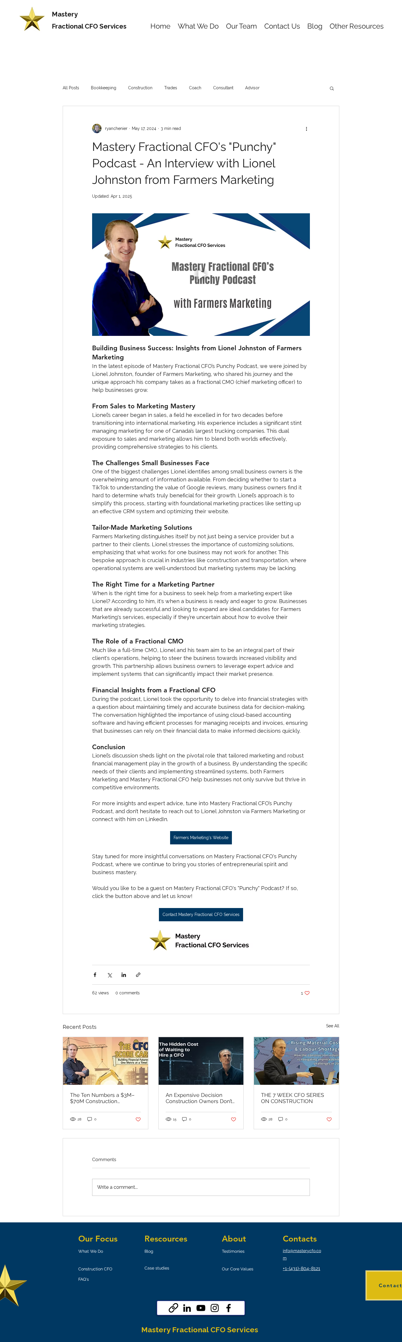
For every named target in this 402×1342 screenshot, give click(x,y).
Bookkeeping (103, 87)
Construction (140, 87)
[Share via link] (138, 975)
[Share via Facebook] (95, 975)
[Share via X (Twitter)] (109, 975)
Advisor (252, 87)
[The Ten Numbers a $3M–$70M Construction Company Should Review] (105, 1061)
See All (332, 1026)
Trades (170, 87)
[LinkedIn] (187, 1308)
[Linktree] (173, 1308)
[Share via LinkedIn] (124, 975)
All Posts (71, 87)
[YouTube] (200, 1308)
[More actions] (306, 128)
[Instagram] (214, 1308)
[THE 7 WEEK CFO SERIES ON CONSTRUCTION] (296, 1061)
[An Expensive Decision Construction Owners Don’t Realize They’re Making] (201, 1061)
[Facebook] (228, 1308)
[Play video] (201, 274)
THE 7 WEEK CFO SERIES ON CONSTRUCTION (292, 1098)
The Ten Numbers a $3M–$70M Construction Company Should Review (102, 1098)
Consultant (223, 87)
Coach (195, 87)
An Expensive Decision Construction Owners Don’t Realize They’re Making (199, 1098)
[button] (332, 88)
